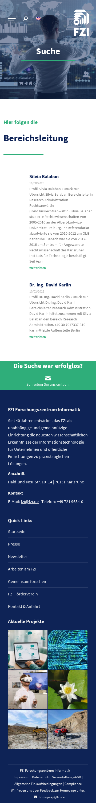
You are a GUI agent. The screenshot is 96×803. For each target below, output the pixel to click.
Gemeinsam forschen (27, 581)
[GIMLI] (68, 650)
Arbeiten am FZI (22, 569)
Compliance (73, 783)
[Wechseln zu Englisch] (39, 18)
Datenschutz (41, 777)
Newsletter (17, 556)
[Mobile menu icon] (11, 19)
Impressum (22, 777)
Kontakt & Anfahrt (24, 606)
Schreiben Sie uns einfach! (48, 384)
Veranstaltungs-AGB (66, 777)
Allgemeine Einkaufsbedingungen (38, 783)
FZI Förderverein (23, 593)
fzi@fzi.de (30, 501)
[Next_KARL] (28, 650)
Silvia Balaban (44, 176)
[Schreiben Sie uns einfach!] (48, 378)
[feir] (28, 690)
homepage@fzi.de (52, 797)
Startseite (16, 531)
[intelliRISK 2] (28, 730)
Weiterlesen (37, 268)
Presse (14, 544)
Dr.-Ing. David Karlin (50, 285)
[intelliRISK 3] (68, 730)
